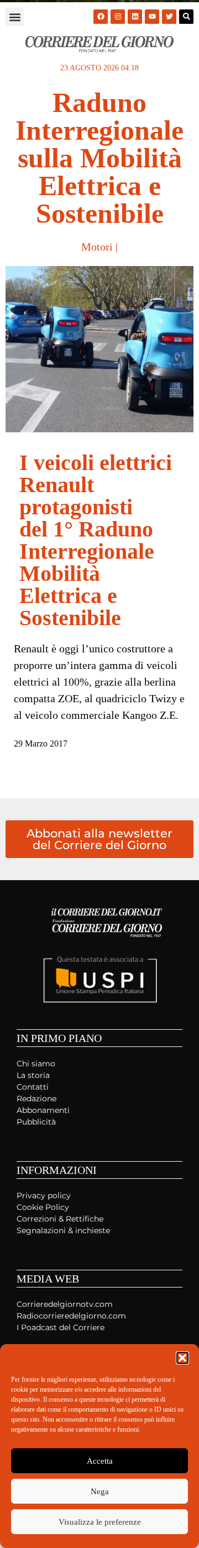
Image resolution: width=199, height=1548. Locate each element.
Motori (97, 247)
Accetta (100, 1461)
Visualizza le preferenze (100, 1522)
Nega (100, 1491)
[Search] (186, 16)
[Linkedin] (135, 16)
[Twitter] (169, 16)
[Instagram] (118, 16)
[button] (182, 1357)
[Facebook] (100, 16)
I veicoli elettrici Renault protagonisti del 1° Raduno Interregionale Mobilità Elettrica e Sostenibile (95, 540)
